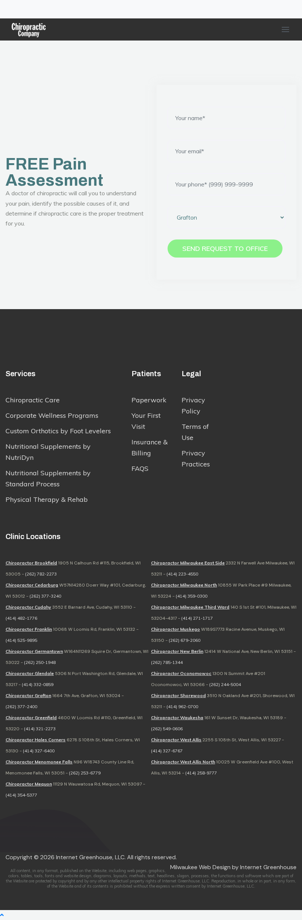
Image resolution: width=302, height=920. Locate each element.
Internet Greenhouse (268, 867)
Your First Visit (146, 421)
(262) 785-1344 (167, 662)
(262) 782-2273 (41, 574)
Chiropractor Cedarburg (32, 585)
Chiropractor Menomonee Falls (39, 762)
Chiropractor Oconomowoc (181, 673)
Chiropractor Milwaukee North (184, 585)
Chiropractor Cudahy (28, 607)
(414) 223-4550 (182, 574)
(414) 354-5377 (21, 795)
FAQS (139, 468)
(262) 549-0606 (167, 728)
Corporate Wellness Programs (52, 415)
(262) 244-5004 (225, 684)
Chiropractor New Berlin (177, 651)
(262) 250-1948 (40, 662)
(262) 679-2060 (184, 640)
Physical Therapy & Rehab (47, 499)
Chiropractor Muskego (175, 629)
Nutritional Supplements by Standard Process (48, 478)
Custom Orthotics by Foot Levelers (58, 431)
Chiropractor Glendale (30, 673)
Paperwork (148, 400)
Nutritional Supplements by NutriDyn (48, 452)
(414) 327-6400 (39, 750)
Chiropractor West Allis (176, 739)
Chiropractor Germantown (34, 651)
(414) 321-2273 (40, 728)
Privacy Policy (193, 405)
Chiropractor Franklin (29, 629)
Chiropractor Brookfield (31, 563)
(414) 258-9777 (201, 773)
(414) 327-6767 (167, 750)
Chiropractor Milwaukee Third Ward (190, 607)
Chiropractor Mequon (29, 784)
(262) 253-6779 (85, 773)
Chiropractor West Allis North (183, 762)
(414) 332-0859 (37, 684)
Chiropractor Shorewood (178, 695)
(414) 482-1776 (21, 618)
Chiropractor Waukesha (177, 717)
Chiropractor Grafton (28, 695)
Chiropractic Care (33, 400)
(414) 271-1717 (197, 618)
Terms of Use (195, 432)
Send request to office (225, 248)
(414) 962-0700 (182, 706)
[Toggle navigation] (10, 9)
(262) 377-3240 (45, 596)
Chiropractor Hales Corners (36, 739)
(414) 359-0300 (191, 596)
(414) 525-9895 (21, 640)
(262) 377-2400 (21, 706)
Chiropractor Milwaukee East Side (188, 563)
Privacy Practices (196, 458)
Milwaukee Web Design (200, 867)
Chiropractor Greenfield (31, 717)
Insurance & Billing (149, 447)
